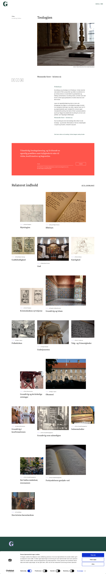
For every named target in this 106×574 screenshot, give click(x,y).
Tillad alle (93, 555)
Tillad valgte (93, 559)
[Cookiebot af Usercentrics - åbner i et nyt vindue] (10, 571)
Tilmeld (81, 163)
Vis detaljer (80, 571)
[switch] (45, 571)
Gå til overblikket (88, 185)
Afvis (93, 564)
